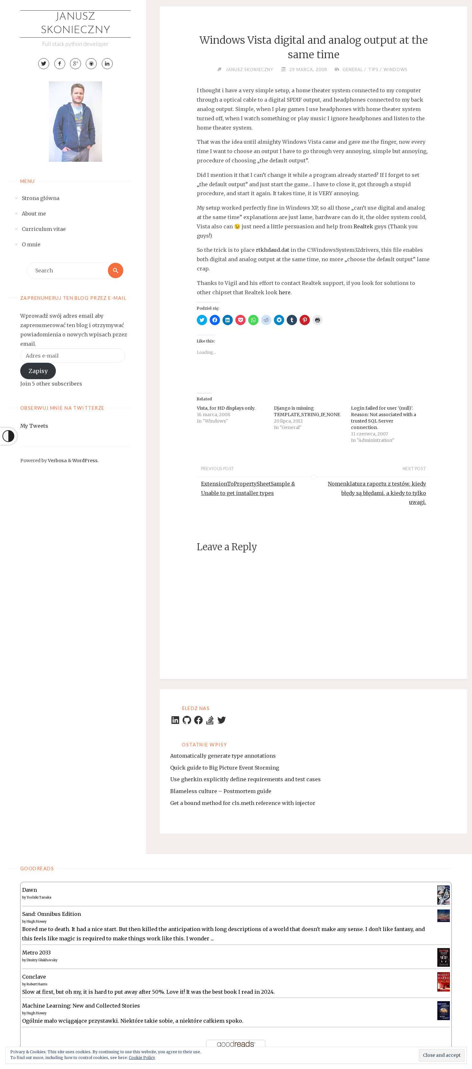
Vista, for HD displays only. (226, 408)
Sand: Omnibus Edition (51, 914)
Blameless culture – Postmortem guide (220, 791)
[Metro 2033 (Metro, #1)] (443, 957)
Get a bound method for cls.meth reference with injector (242, 803)
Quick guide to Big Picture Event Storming (224, 767)
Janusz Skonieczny (75, 24)
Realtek (364, 226)
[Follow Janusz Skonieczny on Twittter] (43, 63)
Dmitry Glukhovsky (42, 960)
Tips (373, 69)
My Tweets (34, 426)
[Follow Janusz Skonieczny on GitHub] (91, 63)
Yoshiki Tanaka (39, 897)
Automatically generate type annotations (223, 756)
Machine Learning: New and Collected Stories (81, 1005)
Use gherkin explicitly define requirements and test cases (245, 779)
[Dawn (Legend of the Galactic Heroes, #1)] (443, 894)
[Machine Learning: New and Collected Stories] (443, 1010)
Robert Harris (37, 984)
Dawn (29, 890)
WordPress (85, 460)
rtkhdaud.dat (272, 250)
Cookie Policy (142, 1057)
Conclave (34, 976)
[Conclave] (443, 981)
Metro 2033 (36, 952)
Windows (395, 69)
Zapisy (38, 371)
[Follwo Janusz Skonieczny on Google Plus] (75, 63)
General (353, 69)
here (285, 292)
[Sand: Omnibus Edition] (443, 915)
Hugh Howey (37, 921)
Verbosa (57, 460)
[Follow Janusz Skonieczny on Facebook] (59, 63)
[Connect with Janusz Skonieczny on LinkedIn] (107, 63)
